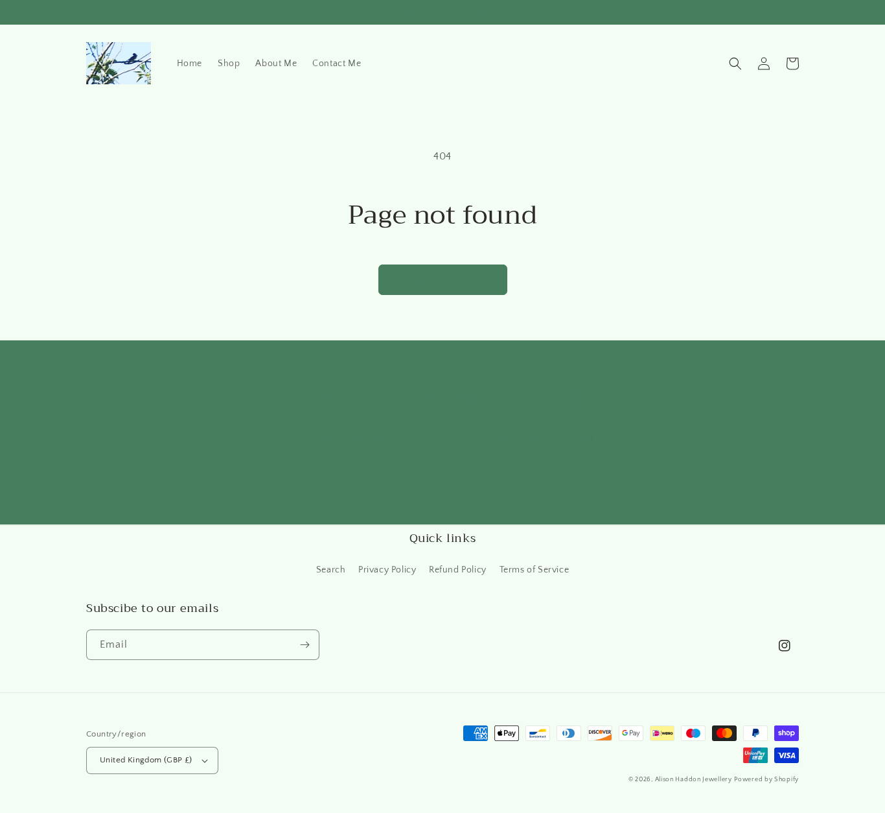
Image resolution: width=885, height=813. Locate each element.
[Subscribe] (544, 475)
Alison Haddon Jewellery (693, 779)
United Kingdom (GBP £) (146, 759)
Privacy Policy (387, 570)
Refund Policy (458, 570)
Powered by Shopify (766, 779)
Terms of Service (534, 570)
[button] (735, 63)
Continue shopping (443, 279)
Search (331, 570)
